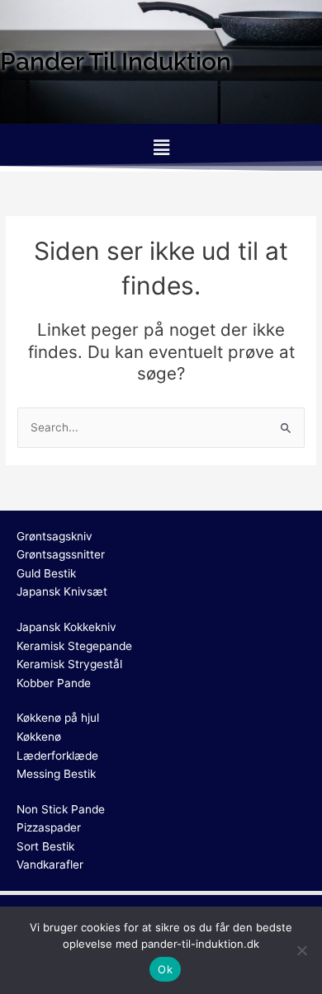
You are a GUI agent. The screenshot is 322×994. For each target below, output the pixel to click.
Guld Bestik (46, 573)
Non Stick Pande (61, 809)
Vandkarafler (50, 864)
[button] (161, 147)
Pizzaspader (49, 827)
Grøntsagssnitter (61, 554)
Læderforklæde (57, 755)
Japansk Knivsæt (62, 591)
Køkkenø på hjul (58, 717)
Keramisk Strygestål (69, 664)
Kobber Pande (54, 683)
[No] (301, 950)
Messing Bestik (56, 773)
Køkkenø (39, 736)
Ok (165, 969)
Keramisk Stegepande (74, 645)
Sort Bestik (45, 846)
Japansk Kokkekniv (66, 627)
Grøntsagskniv (54, 536)
